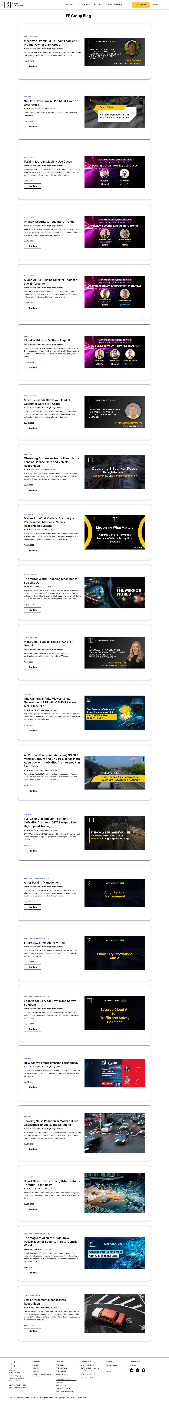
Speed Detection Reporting (64, 1391)
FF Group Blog (60, 1365)
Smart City (59, 1382)
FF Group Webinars (62, 1368)
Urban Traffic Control (88, 1365)
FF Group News (61, 1371)
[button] (69, 5)
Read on (33, 66)
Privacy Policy (59, 1398)
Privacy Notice (81, 1398)
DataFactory (36, 1365)
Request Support (111, 1365)
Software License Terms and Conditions (41, 1375)
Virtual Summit (60, 1374)
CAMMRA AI (36, 1371)
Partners (108, 1371)
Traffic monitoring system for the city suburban (90, 1369)
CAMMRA (35, 1368)
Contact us (133, 1365)
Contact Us (141, 5)
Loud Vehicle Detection (88, 1378)
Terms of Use (70, 1398)
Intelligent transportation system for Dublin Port (89, 1374)
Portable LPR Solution (63, 1388)
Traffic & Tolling (61, 1385)
